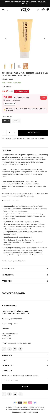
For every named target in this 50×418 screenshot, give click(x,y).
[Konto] (38, 10)
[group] (25, 38)
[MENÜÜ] (3, 10)
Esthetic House (7, 79)
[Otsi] (7, 10)
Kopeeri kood (10, 104)
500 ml (16, 121)
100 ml (6, 121)
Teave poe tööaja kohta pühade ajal (17, 343)
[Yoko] (25, 10)
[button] (44, 38)
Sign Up (25, 387)
